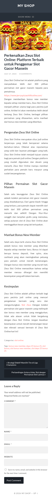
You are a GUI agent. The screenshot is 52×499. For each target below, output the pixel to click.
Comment (10, 401)
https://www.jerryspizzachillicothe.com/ (23, 95)
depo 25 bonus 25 (34, 346)
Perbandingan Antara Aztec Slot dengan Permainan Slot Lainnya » (29, 373)
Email (8, 444)
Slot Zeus (26, 304)
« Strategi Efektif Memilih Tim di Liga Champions (22, 364)
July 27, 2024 (10, 74)
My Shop (26, 5)
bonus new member (17, 346)
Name (7, 432)
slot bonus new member (20, 348)
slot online (18, 340)
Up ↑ (35, 493)
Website (8, 457)
